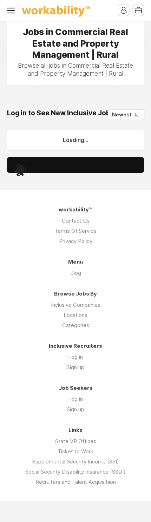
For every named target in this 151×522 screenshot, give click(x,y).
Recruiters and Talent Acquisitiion (75, 482)
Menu (12, 10)
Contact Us (76, 220)
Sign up (75, 367)
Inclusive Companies (75, 304)
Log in (75, 357)
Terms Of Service (75, 231)
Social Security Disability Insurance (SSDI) (75, 471)
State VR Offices (75, 441)
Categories (75, 325)
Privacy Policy (75, 241)
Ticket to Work (75, 451)
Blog (75, 273)
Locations (75, 315)
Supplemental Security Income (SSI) (75, 461)
